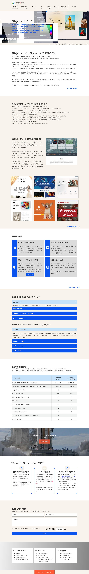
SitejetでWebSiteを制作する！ (44, 572)
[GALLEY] (21, 210)
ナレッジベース (65, 559)
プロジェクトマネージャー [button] (19, 329)
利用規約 (74, 7)
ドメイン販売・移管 (43, 557)
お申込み (49, 7)
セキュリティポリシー (21, 557)
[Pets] (44, 210)
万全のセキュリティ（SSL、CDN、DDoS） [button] (23, 313)
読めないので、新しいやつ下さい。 (65, 529)
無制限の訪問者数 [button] (17, 308)
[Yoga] (67, 187)
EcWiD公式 (30, 274)
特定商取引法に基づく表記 (22, 559)
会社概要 (18, 553)
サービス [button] (34, 7)
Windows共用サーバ (43, 553)
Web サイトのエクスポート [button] (20, 318)
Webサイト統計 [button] (17, 350)
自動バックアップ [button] (17, 302)
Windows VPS (41, 555)
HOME (15, 7)
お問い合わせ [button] (64, 7)
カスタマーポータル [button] (18, 346)
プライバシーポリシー (18, 528)
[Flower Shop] (21, 187)
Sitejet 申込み (44, 441)
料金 (41, 7)
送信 (44, 533)
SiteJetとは (24, 7)
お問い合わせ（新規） (67, 557)
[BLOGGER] (44, 187)
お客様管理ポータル (66, 553)
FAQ (55, 7)
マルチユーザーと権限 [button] (18, 341)
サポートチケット (65, 555)
